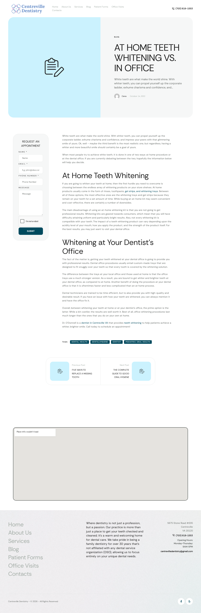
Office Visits (118, 6)
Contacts (57, 10)
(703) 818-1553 (184, 535)
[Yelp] (189, 601)
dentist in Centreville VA (94, 322)
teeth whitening (132, 322)
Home (55, 6)
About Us (66, 6)
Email (23, 164)
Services (78, 6)
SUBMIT (31, 231)
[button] (182, 8)
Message (24, 187)
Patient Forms (101, 6)
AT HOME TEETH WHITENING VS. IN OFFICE (146, 58)
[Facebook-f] (181, 601)
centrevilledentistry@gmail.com (177, 551)
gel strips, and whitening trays (141, 191)
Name (23, 152)
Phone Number (29, 176)
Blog (88, 6)
